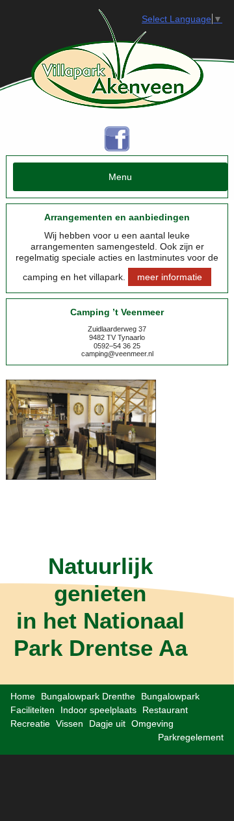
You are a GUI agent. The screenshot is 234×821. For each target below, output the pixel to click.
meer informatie (169, 277)
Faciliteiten (32, 710)
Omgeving (152, 723)
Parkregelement (191, 737)
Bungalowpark (170, 696)
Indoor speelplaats (98, 710)
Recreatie (30, 723)
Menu (120, 177)
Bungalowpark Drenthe (88, 696)
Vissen (69, 723)
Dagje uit (107, 723)
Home (22, 696)
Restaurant (165, 710)
